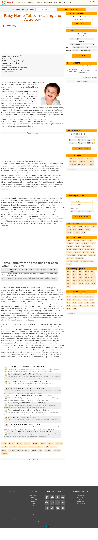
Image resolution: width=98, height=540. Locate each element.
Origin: (81, 36)
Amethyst (33, 497)
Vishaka (69, 252)
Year (20, 2)
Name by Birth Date (74, 131)
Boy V (75, 283)
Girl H (86, 297)
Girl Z (74, 309)
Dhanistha (70, 258)
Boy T (93, 280)
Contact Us (43, 519)
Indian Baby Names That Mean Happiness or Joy (28, 403)
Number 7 (73, 164)
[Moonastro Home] (8, 2)
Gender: (81, 41)
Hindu (19, 443)
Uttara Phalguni (72, 249)
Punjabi (13, 447)
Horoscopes (80, 495)
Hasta (81, 249)
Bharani (76, 240)
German (48, 450)
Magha (77, 246)
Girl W (86, 306)
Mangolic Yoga (80, 501)
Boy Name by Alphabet (76, 269)
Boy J (92, 274)
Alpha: (68, 50)
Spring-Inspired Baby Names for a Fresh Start (27, 367)
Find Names (71, 30)
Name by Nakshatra (74, 237)
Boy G (74, 274)
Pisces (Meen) (23, 67)
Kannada (32, 447)
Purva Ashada (71, 255)
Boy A (68, 271)
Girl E (68, 297)
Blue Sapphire (33, 495)
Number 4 (73, 161)
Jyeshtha (85, 252)
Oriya (40, 447)
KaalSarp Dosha (81, 503)
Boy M (81, 277)
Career (80, 512)
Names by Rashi (73, 224)
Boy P (69, 280)
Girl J (68, 300)
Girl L (79, 300)
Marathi (4, 447)
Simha (93, 226)
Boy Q (75, 280)
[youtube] (48, 526)
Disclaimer (11, 519)
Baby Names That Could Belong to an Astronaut (28, 388)
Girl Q (80, 303)
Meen (83, 232)
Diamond (33, 507)
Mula (92, 252)
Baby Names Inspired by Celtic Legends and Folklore (30, 381)
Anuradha (77, 252)
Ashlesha (69, 246)
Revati (69, 264)
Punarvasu (85, 243)
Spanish (57, 450)
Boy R (81, 280)
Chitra (87, 249)
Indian (4, 443)
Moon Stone (34, 499)
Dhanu (88, 229)
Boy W (81, 283)
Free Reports (30, 2)
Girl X (92, 306)
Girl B (80, 294)
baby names (5, 26)
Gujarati (59, 443)
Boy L (74, 277)
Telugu (50, 443)
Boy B (74, 271)
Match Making (80, 497)
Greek (4, 450)
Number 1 (73, 158)
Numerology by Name (75, 196)
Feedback (49, 519)
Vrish (74, 226)
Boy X (87, 283)
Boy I (86, 274)
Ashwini (69, 240)
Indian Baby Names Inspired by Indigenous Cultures (29, 410)
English (11, 72)
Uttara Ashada (82, 255)
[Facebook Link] (41, 526)
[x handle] (46, 526)
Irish (40, 450)
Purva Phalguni (86, 246)
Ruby (33, 514)
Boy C (80, 271)
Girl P (74, 303)
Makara (69, 232)
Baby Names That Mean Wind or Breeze (25, 424)
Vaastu (39, 2)
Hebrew (12, 450)
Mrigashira (70, 243)
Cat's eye (33, 501)
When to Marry (80, 505)
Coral (33, 503)
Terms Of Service (28, 519)
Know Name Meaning (75, 13)
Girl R (86, 303)
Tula (74, 229)
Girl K (74, 300)
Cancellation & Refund (64, 519)
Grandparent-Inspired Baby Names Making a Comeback (31, 395)
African (4, 454)
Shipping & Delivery (76, 519)
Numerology (48, 2)
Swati (92, 249)
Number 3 (90, 158)
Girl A (74, 294)
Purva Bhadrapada (72, 261)
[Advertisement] (33, 37)
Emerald (34, 512)
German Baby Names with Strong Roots (25, 417)
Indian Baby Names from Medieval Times (25, 374)
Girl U (74, 306)
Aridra (77, 243)
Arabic (34, 450)
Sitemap (55, 519)
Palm (55, 2)
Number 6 (90, 161)
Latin (27, 450)
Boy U (69, 283)
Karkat (87, 226)
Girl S (92, 303)
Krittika (19, 69)
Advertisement (82, 81)
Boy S (87, 280)
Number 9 (90, 164)
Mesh (68, 226)
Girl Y (68, 309)
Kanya (69, 229)
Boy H (81, 274)
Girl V (80, 306)
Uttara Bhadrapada (87, 261)
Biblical (53, 447)
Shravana (92, 255)
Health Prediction (80, 510)
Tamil (43, 443)
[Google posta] (43, 526)
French (20, 450)
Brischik (80, 229)
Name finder (82, 33)
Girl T (68, 306)
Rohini (90, 240)
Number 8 (81, 164)
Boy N (87, 277)
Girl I (91, 297)
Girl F (74, 297)
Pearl (33, 510)
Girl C (86, 294)
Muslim (27, 443)
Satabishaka (79, 258)
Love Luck (80, 499)
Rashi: (68, 47)
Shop (69, 2)
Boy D (87, 271)
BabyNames (62, 2)
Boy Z (68, 286)
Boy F (68, 274)
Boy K (68, 277)
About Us (36, 519)
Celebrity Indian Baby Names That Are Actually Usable (31, 432)
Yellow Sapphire (34, 505)
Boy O (93, 277)
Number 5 (81, 161)
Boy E (93, 271)
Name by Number (74, 156)
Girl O (68, 303)
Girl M (85, 300)
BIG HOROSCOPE (73, 63)
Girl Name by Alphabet (76, 291)
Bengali (35, 443)
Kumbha (76, 232)
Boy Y (93, 283)
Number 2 (81, 158)
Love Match (81, 507)
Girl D (92, 294)
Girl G (80, 297)
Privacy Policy (19, 519)
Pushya (93, 243)
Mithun (80, 226)
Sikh (46, 447)
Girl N (91, 300)
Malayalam (22, 447)
